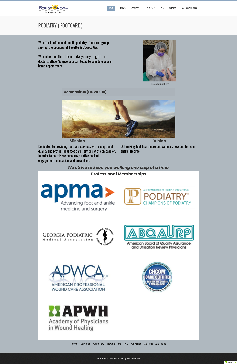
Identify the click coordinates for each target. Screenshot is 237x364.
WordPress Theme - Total (110, 358)
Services (122, 8)
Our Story (151, 8)
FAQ (162, 8)
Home (111, 8)
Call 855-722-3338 (189, 8)
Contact (172, 8)
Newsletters (136, 8)
